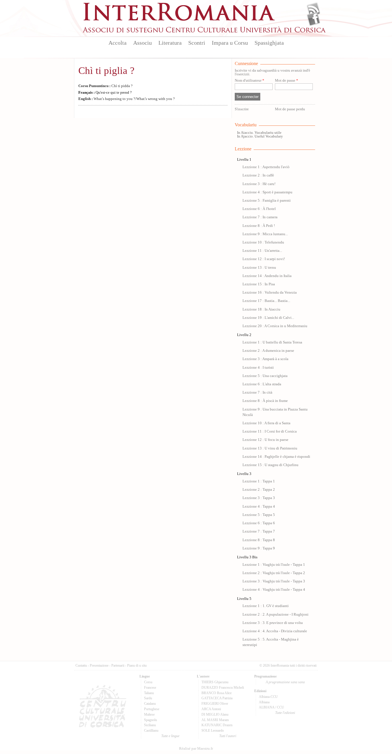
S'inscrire (242, 109)
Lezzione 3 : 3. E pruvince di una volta (272, 623)
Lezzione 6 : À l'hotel (259, 209)
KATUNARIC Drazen (216, 725)
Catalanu (150, 704)
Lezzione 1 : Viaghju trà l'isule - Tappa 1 (273, 565)
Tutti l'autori (227, 736)
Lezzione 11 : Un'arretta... (262, 251)
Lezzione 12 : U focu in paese (265, 440)
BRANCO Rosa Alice (216, 693)
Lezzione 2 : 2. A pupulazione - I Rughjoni (275, 614)
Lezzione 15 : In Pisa (258, 284)
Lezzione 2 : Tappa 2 (258, 490)
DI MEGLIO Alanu (214, 714)
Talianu (149, 693)
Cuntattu (81, 665)
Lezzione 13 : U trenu (259, 268)
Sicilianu (150, 725)
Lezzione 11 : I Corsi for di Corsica (269, 431)
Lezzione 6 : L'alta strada (261, 384)
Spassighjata (269, 43)
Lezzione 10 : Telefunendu (263, 242)
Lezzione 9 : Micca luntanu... (265, 234)
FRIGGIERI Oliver (214, 704)
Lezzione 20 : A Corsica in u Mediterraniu (274, 326)
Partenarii (117, 665)
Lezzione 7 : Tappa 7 (258, 531)
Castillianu (151, 731)
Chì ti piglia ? (106, 70)
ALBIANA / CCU (271, 707)
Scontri (196, 43)
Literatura (170, 43)
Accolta (117, 43)
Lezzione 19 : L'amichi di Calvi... (268, 318)
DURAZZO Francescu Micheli (222, 688)
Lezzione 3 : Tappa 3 (258, 498)
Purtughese (151, 709)
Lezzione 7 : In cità (257, 392)
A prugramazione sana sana (285, 682)
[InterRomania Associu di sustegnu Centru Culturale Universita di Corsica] (205, 32)
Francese (150, 688)
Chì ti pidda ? (105, 86)
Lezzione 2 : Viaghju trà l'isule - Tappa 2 (273, 573)
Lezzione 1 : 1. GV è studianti (265, 606)
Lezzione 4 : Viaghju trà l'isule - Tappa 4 (273, 590)
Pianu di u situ (137, 665)
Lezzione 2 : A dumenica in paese (268, 351)
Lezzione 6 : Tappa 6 (258, 523)
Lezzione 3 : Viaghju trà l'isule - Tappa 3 (273, 581)
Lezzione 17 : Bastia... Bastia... (266, 301)
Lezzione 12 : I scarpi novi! (263, 259)
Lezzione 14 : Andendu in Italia (267, 276)
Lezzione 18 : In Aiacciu (261, 309)
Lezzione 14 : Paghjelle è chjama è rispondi (276, 457)
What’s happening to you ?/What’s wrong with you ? (126, 99)
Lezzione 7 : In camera (259, 217)
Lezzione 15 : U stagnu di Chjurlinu (270, 465)
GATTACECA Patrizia (216, 698)
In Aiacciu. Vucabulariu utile (259, 133)
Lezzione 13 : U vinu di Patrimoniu (269, 448)
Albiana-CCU (268, 697)
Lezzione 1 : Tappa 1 (258, 481)
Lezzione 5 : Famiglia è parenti (266, 201)
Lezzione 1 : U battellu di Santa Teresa (272, 342)
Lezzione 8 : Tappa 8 (258, 540)
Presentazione (99, 665)
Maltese (149, 714)
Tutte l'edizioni (285, 713)
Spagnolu (150, 720)
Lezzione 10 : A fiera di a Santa (266, 423)
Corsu (148, 682)
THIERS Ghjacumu (214, 682)
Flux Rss (313, 9)
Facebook (313, 18)
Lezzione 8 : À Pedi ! (258, 226)
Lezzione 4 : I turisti (258, 368)
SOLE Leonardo (212, 731)
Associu (142, 43)
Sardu (148, 698)
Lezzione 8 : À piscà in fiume (265, 401)
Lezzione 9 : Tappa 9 (258, 548)
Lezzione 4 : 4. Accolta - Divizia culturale (274, 631)
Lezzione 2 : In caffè (258, 175)
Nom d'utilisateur (249, 81)
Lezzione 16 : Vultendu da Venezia (269, 292)
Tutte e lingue (170, 736)
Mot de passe (286, 81)
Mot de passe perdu (290, 109)
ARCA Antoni (211, 709)
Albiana (264, 702)
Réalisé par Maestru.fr (196, 749)
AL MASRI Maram (215, 720)
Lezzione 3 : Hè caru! (258, 184)
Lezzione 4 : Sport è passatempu (267, 192)
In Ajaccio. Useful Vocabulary (260, 136)
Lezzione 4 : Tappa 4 (258, 506)
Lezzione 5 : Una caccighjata (265, 376)
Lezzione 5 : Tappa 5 (258, 515)
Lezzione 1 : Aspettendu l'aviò (266, 167)
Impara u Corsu (230, 43)
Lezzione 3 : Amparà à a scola (265, 359)
